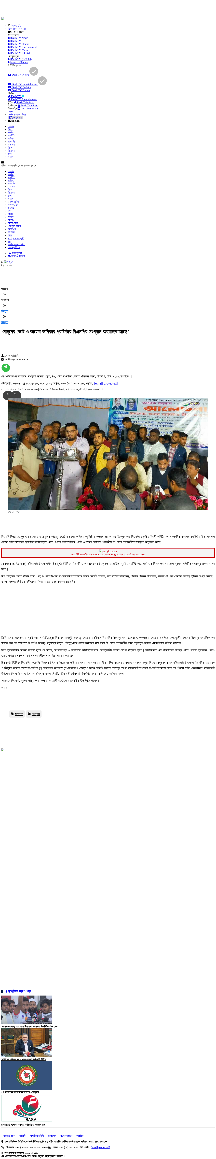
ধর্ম (9, 241)
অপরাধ (11, 220)
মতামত (11, 207)
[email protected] (106, 383)
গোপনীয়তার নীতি (37, 1135)
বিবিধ (10, 235)
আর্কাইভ (80, 1135)
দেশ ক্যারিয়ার (14, 247)
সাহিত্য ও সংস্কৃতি (16, 238)
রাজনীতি (11, 135)
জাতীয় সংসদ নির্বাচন (16, 244)
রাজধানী (11, 141)
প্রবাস (10, 156)
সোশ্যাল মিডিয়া (14, 226)
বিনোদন (11, 150)
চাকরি (10, 213)
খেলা (10, 153)
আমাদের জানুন (9, 1135)
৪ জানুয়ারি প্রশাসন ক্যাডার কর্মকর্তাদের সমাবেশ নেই (23, 1124)
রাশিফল (11, 232)
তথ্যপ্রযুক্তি (13, 201)
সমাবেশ (19, 714)
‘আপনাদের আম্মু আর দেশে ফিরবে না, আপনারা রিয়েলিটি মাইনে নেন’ (30, 1026)
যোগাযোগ (52, 1135)
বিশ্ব (10, 147)
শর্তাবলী (22, 1135)
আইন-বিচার (13, 223)
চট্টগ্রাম (4, 311)
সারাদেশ (11, 144)
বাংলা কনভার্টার (66, 1135)
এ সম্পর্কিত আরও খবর (18, 991)
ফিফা (10, 129)
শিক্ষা (10, 210)
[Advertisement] (83, 9)
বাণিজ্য (11, 138)
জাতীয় (11, 132)
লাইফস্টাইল (13, 204)
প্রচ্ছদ (4, 288)
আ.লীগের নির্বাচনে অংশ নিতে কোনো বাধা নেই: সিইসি (23, 1059)
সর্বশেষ (11, 126)
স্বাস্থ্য (11, 216)
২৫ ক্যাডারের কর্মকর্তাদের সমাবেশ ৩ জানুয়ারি (20, 1092)
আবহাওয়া (12, 229)
